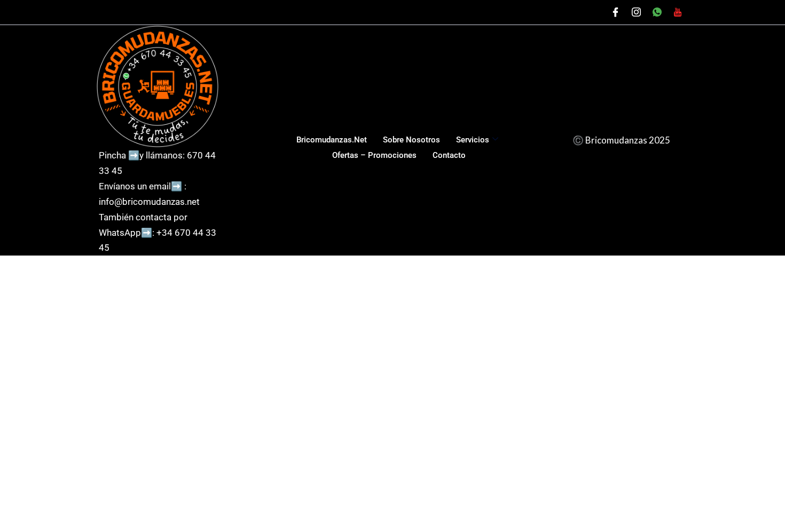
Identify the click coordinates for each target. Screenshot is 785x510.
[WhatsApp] (657, 12)
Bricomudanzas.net (331, 140)
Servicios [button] (472, 140)
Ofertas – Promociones (374, 155)
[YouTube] (678, 12)
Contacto (449, 155)
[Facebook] (615, 12)
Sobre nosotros (411, 140)
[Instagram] (636, 12)
